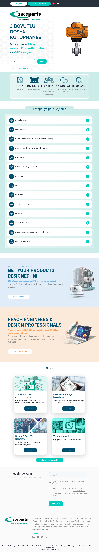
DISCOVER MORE (19, 297)
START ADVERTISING (20, 352)
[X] (47, 537)
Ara (41, 61)
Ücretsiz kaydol (39, 4)
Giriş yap (18, 4)
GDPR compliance (72, 546)
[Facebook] (43, 537)
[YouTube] (39, 537)
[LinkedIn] (34, 537)
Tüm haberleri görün (49, 460)
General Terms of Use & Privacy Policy (52, 546)
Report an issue (49, 548)
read (30, 408)
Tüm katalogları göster (19, 68)
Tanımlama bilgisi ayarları (87, 546)
